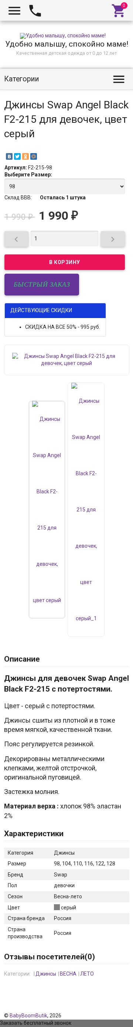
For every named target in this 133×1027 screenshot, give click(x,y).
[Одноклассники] (25, 156)
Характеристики (34, 833)
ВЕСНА (68, 974)
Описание (22, 659)
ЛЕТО (87, 974)
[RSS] (114, 1008)
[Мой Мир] (33, 156)
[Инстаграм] (124, 1008)
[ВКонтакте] (9, 156)
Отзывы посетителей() (49, 956)
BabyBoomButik (28, 1015)
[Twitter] (17, 156)
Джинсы (45, 974)
